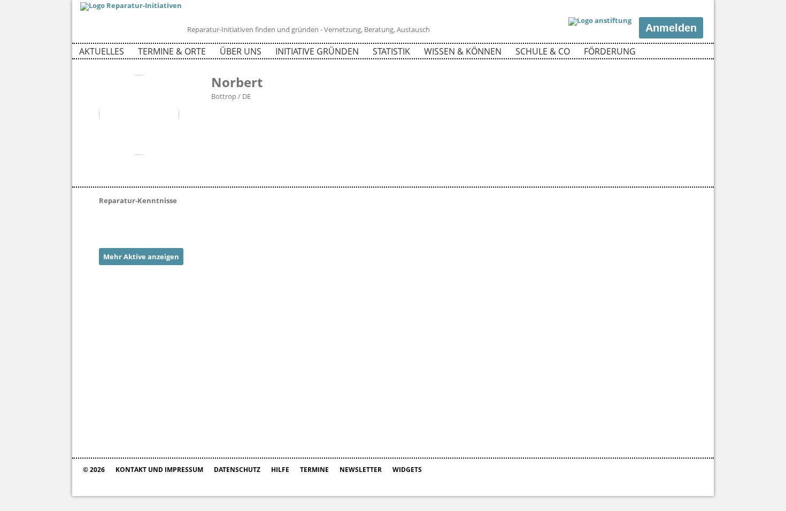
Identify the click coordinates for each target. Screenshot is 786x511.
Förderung (610, 51)
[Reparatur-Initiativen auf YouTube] (694, 53)
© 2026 (94, 469)
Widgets (407, 469)
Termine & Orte (172, 51)
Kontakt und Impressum (159, 469)
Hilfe (280, 469)
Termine (314, 469)
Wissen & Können (463, 51)
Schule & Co (542, 51)
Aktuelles (101, 51)
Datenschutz (237, 469)
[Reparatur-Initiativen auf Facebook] (675, 53)
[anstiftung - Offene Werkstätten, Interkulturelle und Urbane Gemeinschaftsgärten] (599, 21)
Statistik (391, 51)
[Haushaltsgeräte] (139, 221)
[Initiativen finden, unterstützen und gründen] (131, 5)
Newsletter (361, 469)
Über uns (240, 51)
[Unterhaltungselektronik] (165, 221)
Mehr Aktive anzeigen (141, 256)
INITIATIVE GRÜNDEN (317, 51)
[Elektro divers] (112, 221)
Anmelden (671, 28)
